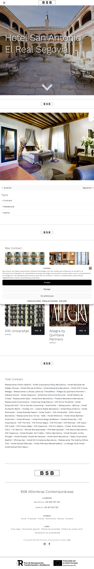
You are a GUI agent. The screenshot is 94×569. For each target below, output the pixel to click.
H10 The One (24, 423)
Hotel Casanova (28, 395)
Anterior (8, 188)
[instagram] (45, 544)
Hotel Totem (45, 412)
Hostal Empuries (68, 419)
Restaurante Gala (21, 398)
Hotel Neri (10, 419)
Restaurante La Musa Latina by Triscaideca (34, 391)
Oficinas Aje (19, 440)
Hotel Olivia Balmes (73, 416)
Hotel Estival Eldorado (21, 443)
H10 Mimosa (69, 423)
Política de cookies (34, 301)
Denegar (47, 289)
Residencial (8, 206)
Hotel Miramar (23, 419)
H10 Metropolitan (55, 429)
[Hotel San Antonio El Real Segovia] (47, 114)
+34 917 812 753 (51, 507)
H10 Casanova (40, 426)
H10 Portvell (55, 423)
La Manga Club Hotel (74, 443)
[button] (90, 268)
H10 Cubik (9, 426)
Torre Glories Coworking (31, 405)
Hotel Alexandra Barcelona (56, 388)
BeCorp (75, 405)
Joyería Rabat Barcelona (47, 409)
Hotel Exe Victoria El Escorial (51, 395)
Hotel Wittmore (55, 416)
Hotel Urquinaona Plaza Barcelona (49, 384)
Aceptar (47, 282)
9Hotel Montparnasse (35, 429)
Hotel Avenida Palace (27, 412)
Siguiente (87, 188)
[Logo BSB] (47, 1)
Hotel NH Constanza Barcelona (41, 440)
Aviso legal (63, 301)
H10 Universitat (60, 412)
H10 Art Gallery (56, 426)
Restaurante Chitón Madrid (18, 384)
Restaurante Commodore (17, 402)
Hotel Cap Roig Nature (42, 402)
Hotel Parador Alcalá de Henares (29, 436)
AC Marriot (17, 429)
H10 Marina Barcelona (76, 429)
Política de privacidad (50, 301)
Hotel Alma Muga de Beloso (45, 419)
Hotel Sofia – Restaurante (57, 405)
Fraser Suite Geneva (74, 426)
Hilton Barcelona (54, 433)
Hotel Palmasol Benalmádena (48, 443)
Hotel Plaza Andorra (70, 409)
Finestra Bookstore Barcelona (69, 398)
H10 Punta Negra (40, 423)
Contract (7, 200)
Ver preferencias (47, 296)
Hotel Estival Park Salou (16, 447)
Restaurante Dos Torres (28, 416)
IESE (43, 416)
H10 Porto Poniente (64, 402)
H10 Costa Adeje (24, 426)
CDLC (7, 429)
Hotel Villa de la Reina (31, 388)
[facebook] (49, 544)
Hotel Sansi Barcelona (57, 436)
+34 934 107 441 (52, 502)
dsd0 (68, 540)
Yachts (6, 213)
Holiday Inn (27, 409)
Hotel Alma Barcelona (42, 398)
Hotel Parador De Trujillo (32, 433)
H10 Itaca (81, 423)
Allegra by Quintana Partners (70, 391)
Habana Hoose (12, 395)
